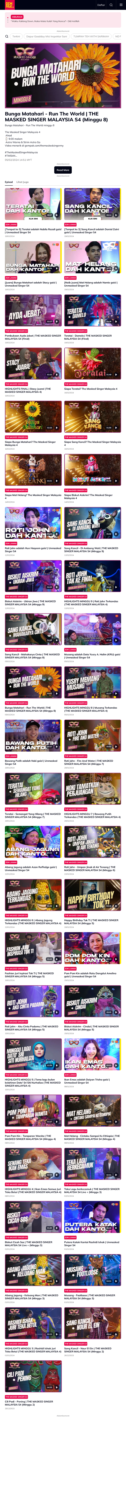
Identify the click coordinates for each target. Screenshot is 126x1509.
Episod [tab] (9, 181)
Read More (63, 170)
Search (111, 5)
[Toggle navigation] (121, 5)
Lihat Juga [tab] (22, 181)
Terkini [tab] (16, 36)
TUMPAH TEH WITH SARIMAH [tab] (91, 36)
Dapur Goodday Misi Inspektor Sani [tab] (46, 36)
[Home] (10, 5)
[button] (7, 17)
